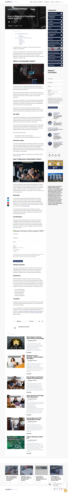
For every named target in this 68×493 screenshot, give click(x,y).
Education (20, 39)
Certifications (21, 40)
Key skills (20, 35)
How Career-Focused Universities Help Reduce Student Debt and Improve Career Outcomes (58, 145)
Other (55, 121)
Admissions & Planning (58, 142)
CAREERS (10, 437)
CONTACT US (57, 1)
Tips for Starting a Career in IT (35, 437)
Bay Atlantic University (15, 21)
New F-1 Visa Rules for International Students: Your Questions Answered (58, 117)
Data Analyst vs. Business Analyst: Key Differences (35, 377)
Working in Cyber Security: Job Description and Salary (35, 357)
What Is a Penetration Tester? (22, 33)
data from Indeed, (21, 154)
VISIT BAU (52, 1)
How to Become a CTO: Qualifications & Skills (34, 418)
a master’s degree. (26, 205)
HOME (31, 1)
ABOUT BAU (35, 1)
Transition (20, 44)
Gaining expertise (22, 41)
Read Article (29, 352)
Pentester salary (21, 36)
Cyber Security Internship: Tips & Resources (35, 396)
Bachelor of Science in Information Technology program (31, 311)
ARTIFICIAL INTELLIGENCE (53, 128)
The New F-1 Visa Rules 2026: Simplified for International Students (58, 123)
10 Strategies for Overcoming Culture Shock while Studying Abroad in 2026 (58, 137)
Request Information (18, 261)
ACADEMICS (40, 1)
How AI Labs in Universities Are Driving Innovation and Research (55, 130)
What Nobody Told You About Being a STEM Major (35, 337)
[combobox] (15, 248)
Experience (21, 43)
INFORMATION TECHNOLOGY (14, 9)
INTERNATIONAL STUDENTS (10, 468)
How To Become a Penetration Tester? (24, 37)
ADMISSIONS (46, 1)
